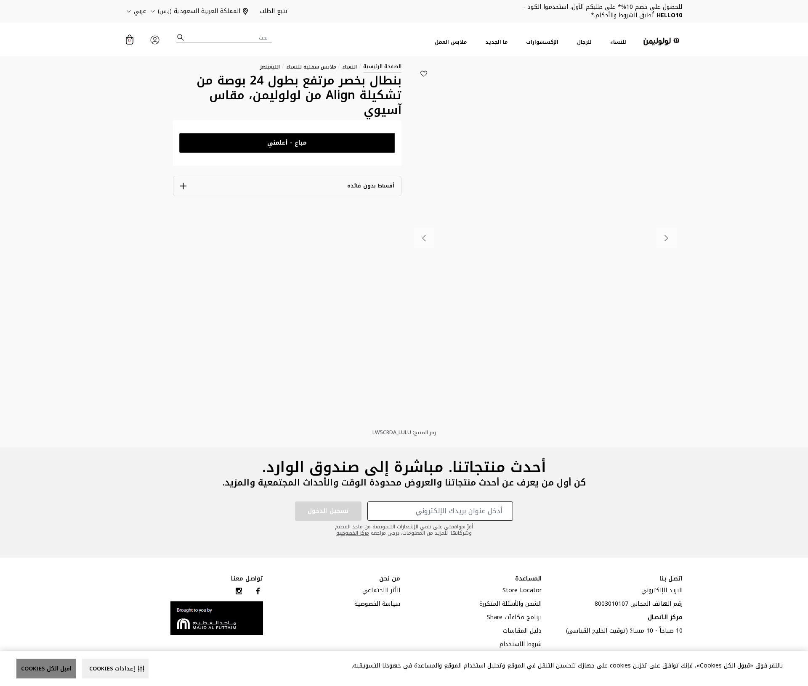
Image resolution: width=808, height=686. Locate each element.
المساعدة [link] (528, 579)
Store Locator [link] (522, 591)
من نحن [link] (389, 579)
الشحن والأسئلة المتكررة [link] (510, 605)
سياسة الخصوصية (377, 605)
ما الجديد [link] (496, 42)
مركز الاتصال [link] (665, 618)
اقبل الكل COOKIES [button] (46, 668)
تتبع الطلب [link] (274, 11)
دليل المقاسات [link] (522, 632)
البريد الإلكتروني (662, 591)
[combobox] (224, 37)
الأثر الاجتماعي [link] (381, 591)
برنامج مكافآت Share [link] (514, 618)
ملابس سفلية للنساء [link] (311, 67)
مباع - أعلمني (287, 142)
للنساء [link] (618, 42)
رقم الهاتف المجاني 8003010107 (639, 605)
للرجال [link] (584, 42)
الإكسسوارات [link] (542, 42)
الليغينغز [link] (270, 67)
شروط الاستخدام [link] (521, 645)
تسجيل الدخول (328, 511)
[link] (216, 618)
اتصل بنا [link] (671, 579)
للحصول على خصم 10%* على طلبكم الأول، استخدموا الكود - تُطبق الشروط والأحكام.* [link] (602, 11)
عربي (140, 11)
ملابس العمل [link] (451, 42)
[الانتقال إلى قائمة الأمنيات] (424, 73)
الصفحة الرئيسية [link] (382, 66)
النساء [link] (349, 67)
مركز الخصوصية (352, 533)
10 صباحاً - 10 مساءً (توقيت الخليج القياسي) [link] (624, 632)
